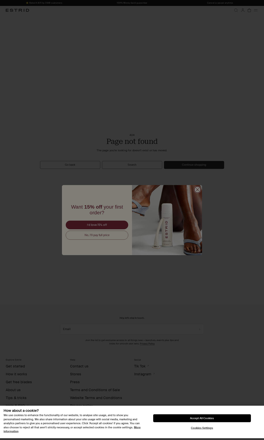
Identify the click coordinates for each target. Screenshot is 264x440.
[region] (132, 422)
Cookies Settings (202, 428)
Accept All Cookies (202, 418)
